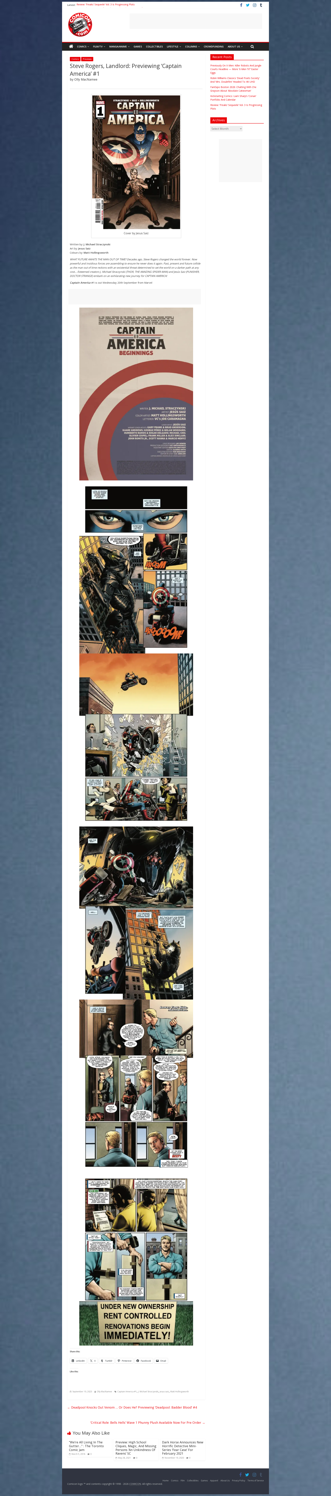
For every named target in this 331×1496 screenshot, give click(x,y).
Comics (81, 46)
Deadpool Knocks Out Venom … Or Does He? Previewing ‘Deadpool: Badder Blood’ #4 (132, 1407)
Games (138, 46)
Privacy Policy (238, 1480)
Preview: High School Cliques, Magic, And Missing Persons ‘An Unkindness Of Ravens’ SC (136, 1447)
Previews (87, 59)
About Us (234, 46)
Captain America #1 (127, 1391)
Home (166, 1480)
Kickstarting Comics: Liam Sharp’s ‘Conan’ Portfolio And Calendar (112, 5)
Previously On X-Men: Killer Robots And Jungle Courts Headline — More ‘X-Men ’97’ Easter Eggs (235, 69)
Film (183, 1480)
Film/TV (98, 46)
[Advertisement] (196, 21)
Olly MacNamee (104, 1391)
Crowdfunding (214, 46)
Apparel (214, 1480)
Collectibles (154, 46)
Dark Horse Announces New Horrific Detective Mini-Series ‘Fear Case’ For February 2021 (182, 1447)
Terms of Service (256, 1480)
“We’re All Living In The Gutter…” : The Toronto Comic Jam (86, 1446)
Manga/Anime (118, 46)
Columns (191, 46)
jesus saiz (164, 1391)
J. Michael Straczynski (148, 1391)
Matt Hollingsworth (179, 1391)
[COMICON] (80, 14)
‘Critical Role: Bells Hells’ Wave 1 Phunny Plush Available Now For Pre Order (147, 1422)
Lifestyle (172, 46)
